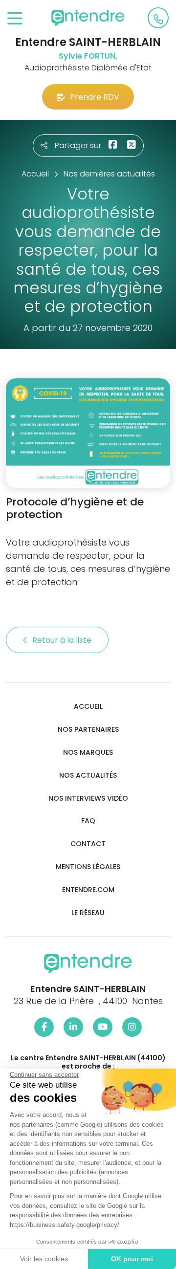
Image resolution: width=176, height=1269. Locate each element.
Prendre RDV (94, 97)
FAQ (88, 821)
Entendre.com (88, 890)
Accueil (88, 706)
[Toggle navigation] (14, 18)
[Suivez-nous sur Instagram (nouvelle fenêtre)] (132, 1027)
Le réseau (88, 913)
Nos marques (88, 752)
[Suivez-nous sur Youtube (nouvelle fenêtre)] (102, 1027)
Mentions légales (88, 867)
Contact (88, 844)
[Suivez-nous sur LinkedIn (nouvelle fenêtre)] (73, 1027)
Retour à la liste (62, 640)
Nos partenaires (88, 729)
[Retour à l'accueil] (88, 18)
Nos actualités (88, 775)
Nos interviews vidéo (88, 798)
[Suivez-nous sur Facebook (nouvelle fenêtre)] (44, 1027)
